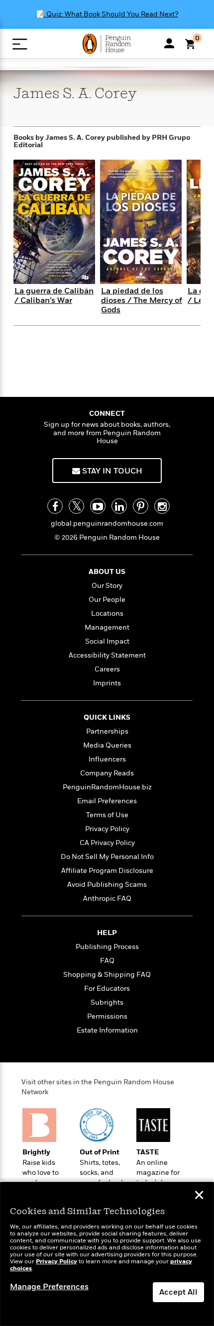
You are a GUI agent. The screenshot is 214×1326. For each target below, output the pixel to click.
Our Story (107, 585)
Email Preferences (107, 801)
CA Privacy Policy (107, 843)
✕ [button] (199, 1196)
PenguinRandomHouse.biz (107, 787)
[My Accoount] (169, 43)
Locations (107, 613)
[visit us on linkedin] (119, 506)
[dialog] (107, 1254)
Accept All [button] (178, 1292)
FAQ (107, 960)
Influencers (107, 759)
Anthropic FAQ (107, 898)
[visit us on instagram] (162, 506)
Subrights (107, 1002)
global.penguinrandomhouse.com (107, 523)
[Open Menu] (19, 44)
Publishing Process (107, 946)
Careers (107, 669)
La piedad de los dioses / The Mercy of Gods (141, 300)
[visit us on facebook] (55, 506)
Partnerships (107, 731)
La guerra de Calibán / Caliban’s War (54, 295)
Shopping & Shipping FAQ (107, 974)
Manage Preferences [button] (49, 1286)
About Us (107, 571)
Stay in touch (111, 471)
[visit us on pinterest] (140, 506)
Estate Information (107, 1030)
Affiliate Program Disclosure (107, 870)
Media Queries (107, 745)
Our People (107, 599)
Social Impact (107, 641)
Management (107, 627)
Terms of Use (107, 815)
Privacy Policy (107, 829)
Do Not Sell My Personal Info (107, 856)
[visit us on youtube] (98, 506)
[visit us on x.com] (76, 506)
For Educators (107, 988)
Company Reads (107, 773)
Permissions (107, 1016)
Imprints (107, 683)
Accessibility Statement (107, 655)
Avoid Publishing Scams (107, 884)
